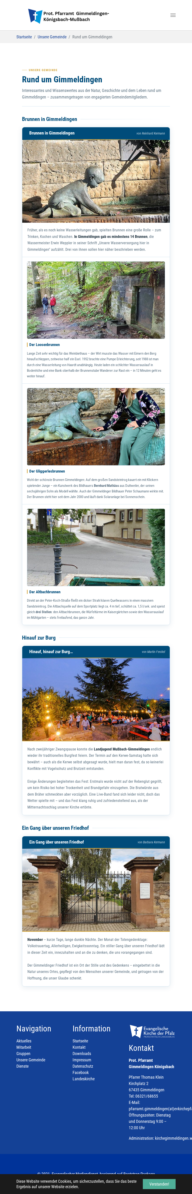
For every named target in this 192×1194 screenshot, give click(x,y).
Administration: (141, 1138)
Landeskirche (84, 1078)
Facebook (81, 1072)
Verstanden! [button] (159, 1184)
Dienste (22, 1066)
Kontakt (79, 1047)
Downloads (82, 1053)
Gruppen (23, 1053)
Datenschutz (83, 1066)
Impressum (82, 1059)
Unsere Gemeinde (30, 1059)
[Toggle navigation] (173, 15)
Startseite (80, 1040)
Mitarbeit (23, 1047)
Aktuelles (23, 1040)
